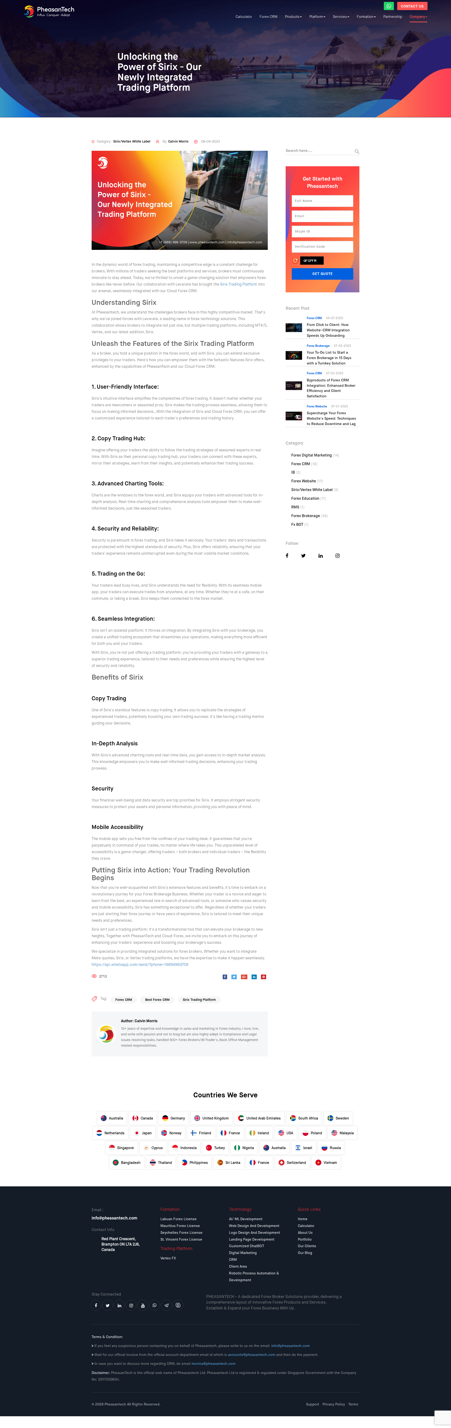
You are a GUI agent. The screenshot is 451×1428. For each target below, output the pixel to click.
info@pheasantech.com (114, 1218)
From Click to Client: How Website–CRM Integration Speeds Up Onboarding (328, 330)
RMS (298, 507)
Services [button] (340, 17)
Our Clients (307, 1246)
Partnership (392, 17)
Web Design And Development (254, 1226)
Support (312, 1404)
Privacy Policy (334, 1404)
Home (302, 1219)
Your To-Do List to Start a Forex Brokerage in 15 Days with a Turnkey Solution (329, 358)
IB (296, 473)
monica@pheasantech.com (213, 1364)
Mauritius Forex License (180, 1226)
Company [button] (417, 17)
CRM (233, 1260)
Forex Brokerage (309, 516)
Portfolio (305, 1239)
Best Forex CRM (157, 1000)
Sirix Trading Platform (238, 284)
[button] (389, 6)
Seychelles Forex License (181, 1233)
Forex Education (308, 499)
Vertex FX (168, 1258)
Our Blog (305, 1253)
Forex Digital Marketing (315, 455)
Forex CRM (268, 17)
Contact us (412, 6)
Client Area (238, 1266)
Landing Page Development (251, 1239)
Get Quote (322, 274)
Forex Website (307, 481)
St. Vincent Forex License (181, 1239)
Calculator (244, 17)
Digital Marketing (243, 1253)
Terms (353, 1404)
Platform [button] (316, 17)
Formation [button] (365, 17)
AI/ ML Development (245, 1219)
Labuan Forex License (178, 1219)
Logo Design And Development (254, 1233)
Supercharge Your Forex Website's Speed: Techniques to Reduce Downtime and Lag (331, 418)
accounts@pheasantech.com (251, 1355)
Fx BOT (300, 525)
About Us (305, 1233)
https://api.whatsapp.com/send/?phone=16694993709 (140, 965)
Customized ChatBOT (246, 1246)
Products (292, 17)
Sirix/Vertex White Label (314, 490)
